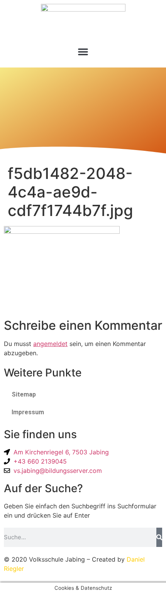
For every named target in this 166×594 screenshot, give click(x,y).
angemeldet (50, 344)
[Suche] (159, 537)
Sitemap (24, 394)
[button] (83, 52)
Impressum (28, 412)
